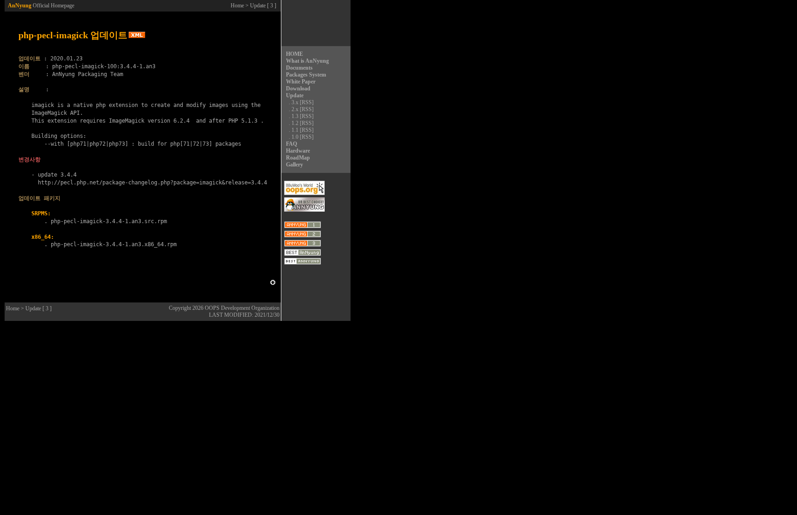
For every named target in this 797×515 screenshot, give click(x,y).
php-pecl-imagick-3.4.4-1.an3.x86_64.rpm (114, 244)
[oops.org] (304, 193)
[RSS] (307, 102)
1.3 (294, 116)
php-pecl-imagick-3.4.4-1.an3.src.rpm (109, 221)
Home (237, 5)
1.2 (294, 123)
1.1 (294, 130)
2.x (294, 109)
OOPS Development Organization (242, 308)
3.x (294, 102)
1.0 (294, 137)
